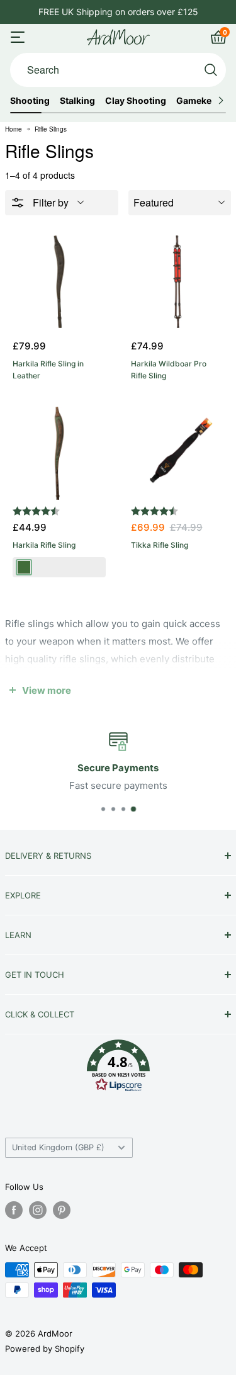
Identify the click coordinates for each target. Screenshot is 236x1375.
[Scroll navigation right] (220, 101)
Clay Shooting (135, 101)
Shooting (30, 101)
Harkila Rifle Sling (44, 545)
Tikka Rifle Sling (159, 545)
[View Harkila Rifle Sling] (59, 453)
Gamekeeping (206, 101)
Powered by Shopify (44, 1349)
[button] (118, 1068)
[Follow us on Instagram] (38, 1210)
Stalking (77, 101)
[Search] (210, 69)
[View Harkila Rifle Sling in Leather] (59, 282)
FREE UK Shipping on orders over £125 (118, 11)
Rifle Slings (51, 129)
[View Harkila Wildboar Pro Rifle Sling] (177, 282)
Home (13, 129)
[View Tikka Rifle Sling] (177, 453)
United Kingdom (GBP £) (58, 1147)
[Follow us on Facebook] (14, 1210)
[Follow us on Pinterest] (61, 1210)
